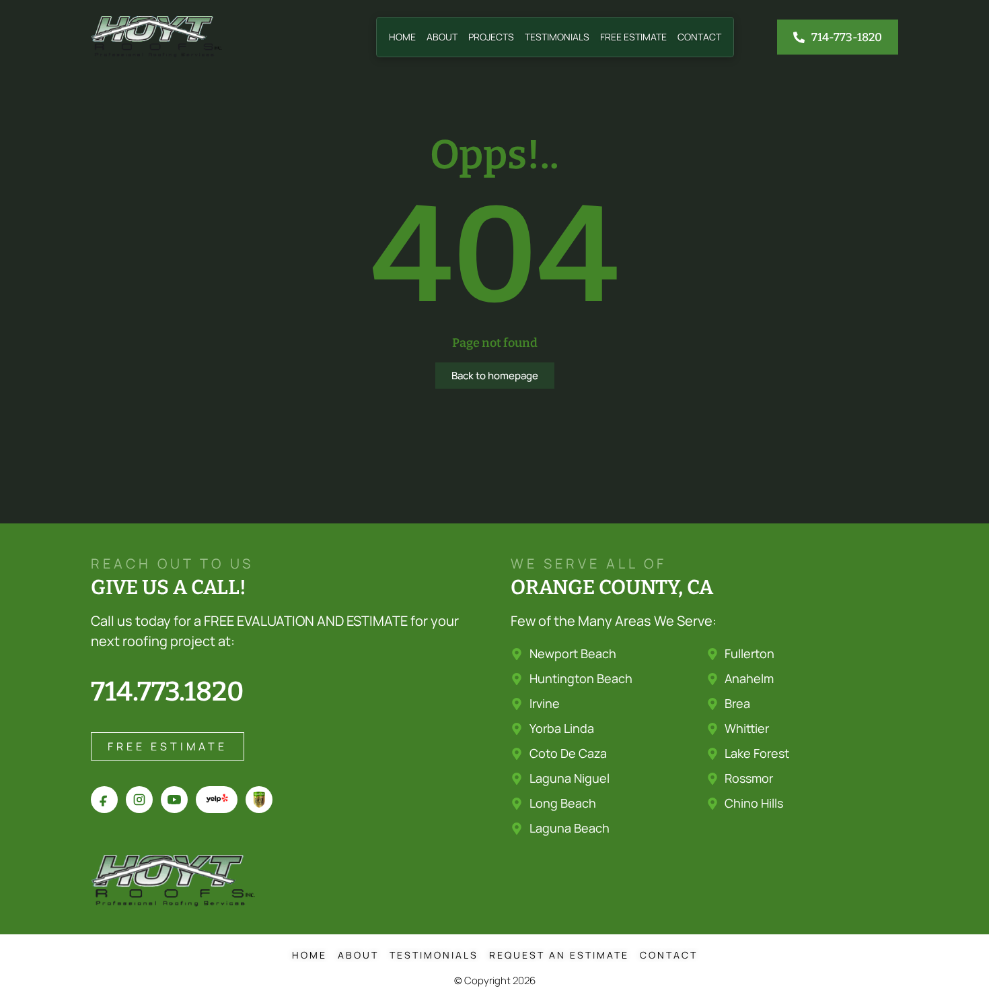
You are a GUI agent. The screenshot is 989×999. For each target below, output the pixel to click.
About (442, 36)
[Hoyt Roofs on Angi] (259, 799)
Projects (491, 36)
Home (402, 36)
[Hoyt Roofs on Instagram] (139, 799)
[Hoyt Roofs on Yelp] (216, 799)
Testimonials (557, 36)
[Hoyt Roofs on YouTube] (174, 799)
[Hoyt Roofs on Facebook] (104, 799)
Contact (699, 36)
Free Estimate (633, 36)
